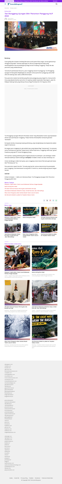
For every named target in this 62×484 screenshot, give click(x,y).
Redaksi (31, 478)
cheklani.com (8, 366)
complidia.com (8, 372)
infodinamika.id (8, 418)
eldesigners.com (9, 364)
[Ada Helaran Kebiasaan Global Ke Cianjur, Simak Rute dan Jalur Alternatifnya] (13, 228)
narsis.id (7, 420)
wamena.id (7, 456)
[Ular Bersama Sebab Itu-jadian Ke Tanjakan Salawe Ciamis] (49, 228)
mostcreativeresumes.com (11, 377)
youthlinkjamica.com (10, 466)
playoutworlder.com (9, 470)
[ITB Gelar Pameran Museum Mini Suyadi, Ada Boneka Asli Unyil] (49, 211)
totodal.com (8, 367)
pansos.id (7, 422)
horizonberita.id (8, 410)
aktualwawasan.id (9, 415)
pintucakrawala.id (9, 400)
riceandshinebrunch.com (10, 381)
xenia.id (6, 454)
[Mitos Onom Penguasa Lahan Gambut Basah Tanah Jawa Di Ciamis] (31, 228)
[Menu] (6, 4)
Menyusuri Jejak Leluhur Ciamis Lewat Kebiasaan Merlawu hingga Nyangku (23, 184)
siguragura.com (8, 438)
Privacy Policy (24, 478)
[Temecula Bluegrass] (14, 4)
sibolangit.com (8, 436)
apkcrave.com (8, 369)
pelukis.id (7, 444)
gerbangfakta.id (8, 417)
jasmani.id (7, 448)
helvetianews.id (8, 393)
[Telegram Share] (53, 200)
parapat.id (7, 458)
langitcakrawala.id (9, 394)
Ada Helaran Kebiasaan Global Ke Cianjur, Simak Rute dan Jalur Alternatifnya (24, 190)
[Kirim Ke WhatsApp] (56, 200)
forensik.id (7, 424)
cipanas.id (7, 449)
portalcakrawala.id (9, 412)
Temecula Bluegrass (36, 480)
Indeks (11, 478)
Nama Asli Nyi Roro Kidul (11, 186)
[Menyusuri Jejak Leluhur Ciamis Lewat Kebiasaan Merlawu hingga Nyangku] (13, 211)
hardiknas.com (8, 425)
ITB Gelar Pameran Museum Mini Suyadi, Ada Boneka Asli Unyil (20, 188)
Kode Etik (16, 478)
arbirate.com (8, 468)
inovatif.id (7, 453)
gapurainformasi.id (9, 388)
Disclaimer (37, 478)
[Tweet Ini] (47, 200)
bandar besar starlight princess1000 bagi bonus (16, 356)
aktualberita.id (8, 403)
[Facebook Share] (44, 200)
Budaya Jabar (8, 11)
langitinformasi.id (9, 396)
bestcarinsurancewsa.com (11, 371)
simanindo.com (8, 439)
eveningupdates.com (10, 374)
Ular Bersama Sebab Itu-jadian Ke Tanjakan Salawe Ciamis (19, 195)
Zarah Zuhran (10, 18)
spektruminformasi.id (10, 413)
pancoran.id (7, 446)
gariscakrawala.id (9, 389)
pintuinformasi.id (9, 407)
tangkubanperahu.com (10, 432)
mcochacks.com (9, 376)
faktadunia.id (8, 386)
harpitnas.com (8, 429)
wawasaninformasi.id (10, 408)
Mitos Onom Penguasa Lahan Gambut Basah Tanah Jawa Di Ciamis (22, 192)
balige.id (7, 461)
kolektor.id (7, 443)
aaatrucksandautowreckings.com (13, 465)
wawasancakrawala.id (10, 402)
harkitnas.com (8, 430)
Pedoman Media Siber (47, 478)
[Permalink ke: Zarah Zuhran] (6, 19)
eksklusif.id (7, 451)
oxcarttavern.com (9, 379)
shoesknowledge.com (10, 383)
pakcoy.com (8, 427)
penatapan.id (8, 459)
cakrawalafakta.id (9, 405)
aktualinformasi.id (9, 384)
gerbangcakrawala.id (10, 391)
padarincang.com (9, 441)
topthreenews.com (9, 463)
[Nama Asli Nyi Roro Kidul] (31, 211)
